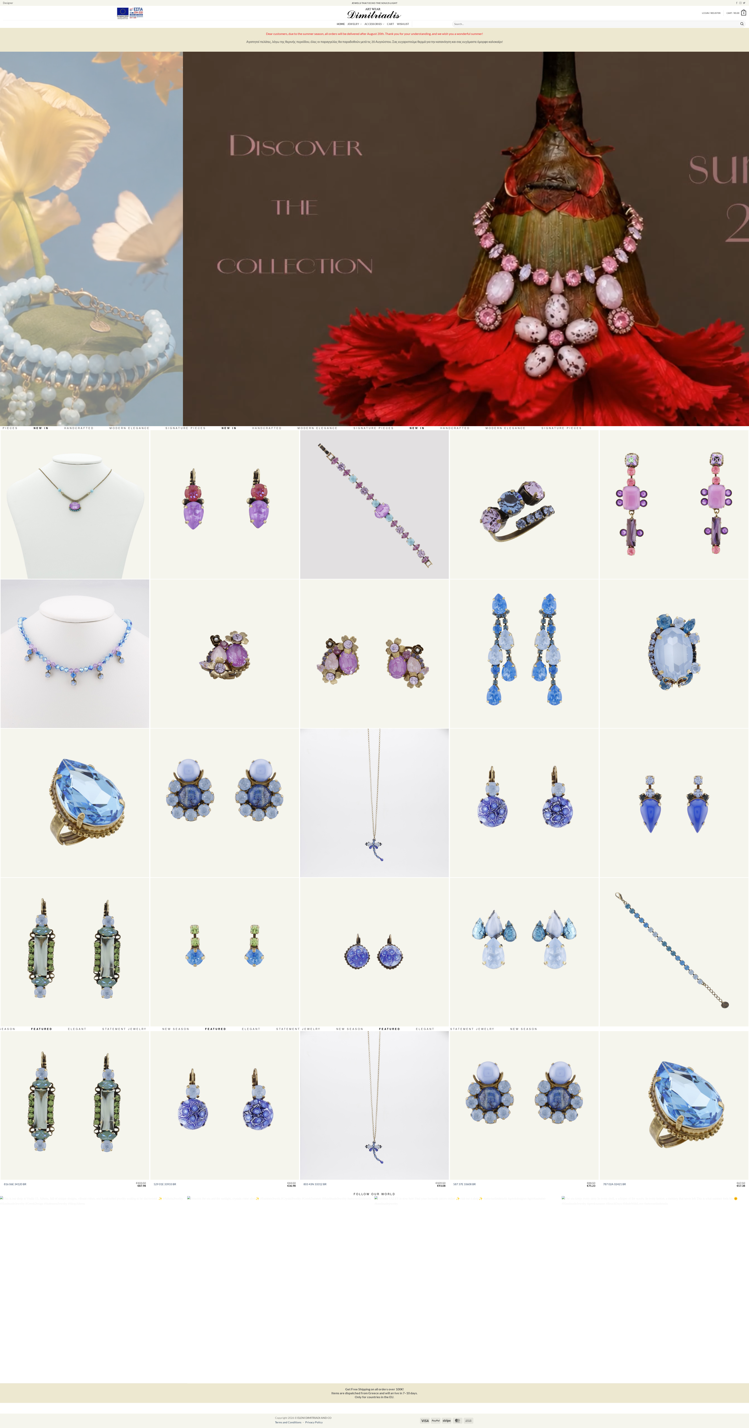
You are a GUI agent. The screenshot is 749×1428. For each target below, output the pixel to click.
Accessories (373, 24)
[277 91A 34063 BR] (524, 504)
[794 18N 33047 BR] (75, 504)
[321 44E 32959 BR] (374, 952)
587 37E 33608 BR (464, 1184)
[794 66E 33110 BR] (674, 504)
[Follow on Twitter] (744, 3)
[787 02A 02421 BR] (75, 803)
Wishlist (403, 24)
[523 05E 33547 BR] (674, 803)
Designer (8, 2)
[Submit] (742, 24)
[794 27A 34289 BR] (224, 653)
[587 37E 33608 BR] (224, 803)
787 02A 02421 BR (614, 1184)
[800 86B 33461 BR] (374, 504)
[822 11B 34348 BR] (674, 952)
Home (341, 24)
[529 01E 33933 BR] (524, 803)
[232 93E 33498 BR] (524, 653)
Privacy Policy (314, 1422)
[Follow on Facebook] (737, 3)
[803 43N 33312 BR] (374, 803)
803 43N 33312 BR (315, 1184)
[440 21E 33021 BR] (224, 504)
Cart (390, 24)
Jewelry (353, 24)
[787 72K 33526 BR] (674, 653)
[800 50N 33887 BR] (75, 653)
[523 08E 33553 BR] (224, 952)
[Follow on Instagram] (740, 3)
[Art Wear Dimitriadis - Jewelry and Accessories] (374, 13)
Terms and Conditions (288, 1422)
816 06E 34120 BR (15, 1184)
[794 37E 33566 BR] (524, 952)
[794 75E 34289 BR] (374, 653)
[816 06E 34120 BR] (75, 952)
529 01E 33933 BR (165, 1184)
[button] (736, 13)
